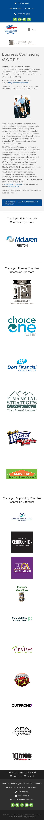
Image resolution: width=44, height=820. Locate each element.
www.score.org (13, 187)
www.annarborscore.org (13, 184)
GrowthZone (31, 817)
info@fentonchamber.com (18, 83)
